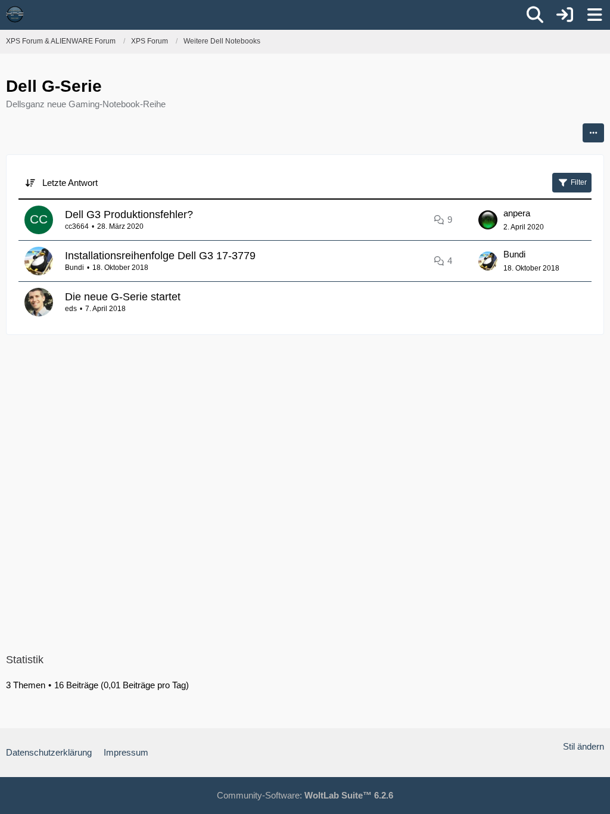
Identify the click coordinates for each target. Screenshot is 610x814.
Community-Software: (305, 795)
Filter (579, 182)
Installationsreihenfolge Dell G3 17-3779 (160, 256)
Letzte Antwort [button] (70, 183)
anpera (516, 213)
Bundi (74, 267)
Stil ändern (583, 746)
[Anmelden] (565, 15)
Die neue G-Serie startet (122, 297)
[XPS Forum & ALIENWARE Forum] (15, 14)
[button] (593, 132)
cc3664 (77, 226)
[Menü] (594, 15)
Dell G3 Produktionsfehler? (129, 214)
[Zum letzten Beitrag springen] (487, 219)
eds (71, 309)
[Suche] (535, 15)
